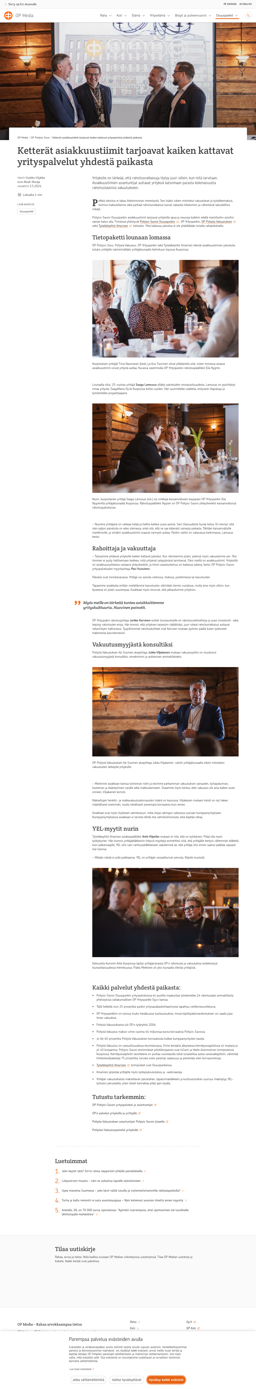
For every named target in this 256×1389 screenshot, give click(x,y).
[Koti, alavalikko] (126, 15)
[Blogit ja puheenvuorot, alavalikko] (211, 15)
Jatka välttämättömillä (88, 1380)
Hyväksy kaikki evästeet (166, 1380)
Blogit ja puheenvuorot (191, 15)
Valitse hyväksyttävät (126, 1380)
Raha (103, 15)
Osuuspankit (224, 15)
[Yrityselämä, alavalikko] (170, 15)
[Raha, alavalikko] (111, 15)
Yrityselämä (157, 15)
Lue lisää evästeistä (80, 1369)
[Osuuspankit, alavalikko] (237, 15)
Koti (119, 15)
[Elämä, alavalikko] (145, 15)
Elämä (136, 15)
